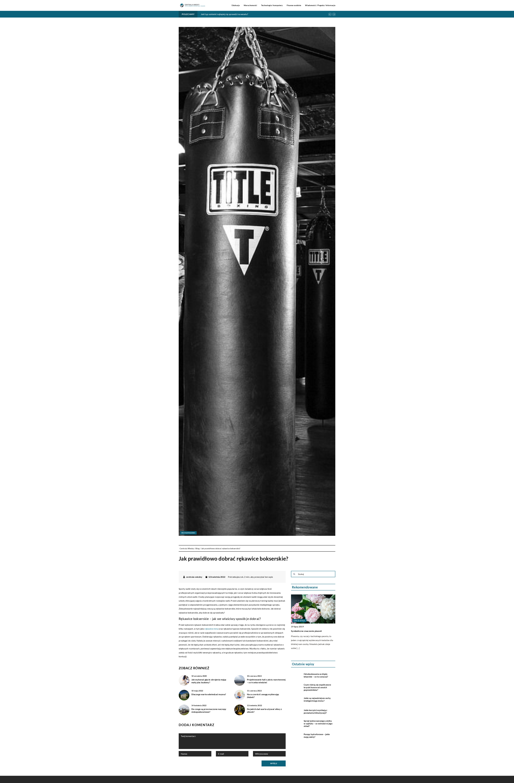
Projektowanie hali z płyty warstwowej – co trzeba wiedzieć (266, 681)
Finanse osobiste (294, 5)
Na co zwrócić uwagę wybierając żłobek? (263, 695)
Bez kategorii (188, 533)
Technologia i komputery (272, 5)
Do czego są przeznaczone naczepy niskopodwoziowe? (208, 710)
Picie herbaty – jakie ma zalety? (306, 601)
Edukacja (236, 5)
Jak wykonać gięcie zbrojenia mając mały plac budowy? (208, 681)
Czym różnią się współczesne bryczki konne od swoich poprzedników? (317, 687)
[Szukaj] (294, 574)
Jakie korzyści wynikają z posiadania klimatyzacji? (315, 711)
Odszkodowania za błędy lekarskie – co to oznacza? (316, 675)
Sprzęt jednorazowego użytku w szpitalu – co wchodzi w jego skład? (318, 723)
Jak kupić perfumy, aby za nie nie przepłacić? (222, 14)
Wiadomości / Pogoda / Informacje (320, 5)
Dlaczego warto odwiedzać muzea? (208, 694)
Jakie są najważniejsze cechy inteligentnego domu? (317, 699)
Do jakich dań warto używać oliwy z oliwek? (264, 710)
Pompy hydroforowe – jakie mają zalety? (317, 735)
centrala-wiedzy (194, 577)
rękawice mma (211, 628)
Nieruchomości (250, 5)
